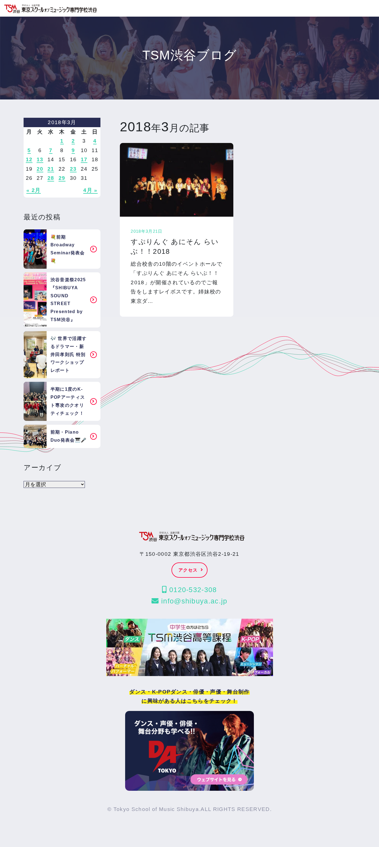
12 (29, 159)
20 (40, 169)
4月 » (90, 190)
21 (50, 169)
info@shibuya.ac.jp (193, 601)
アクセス (188, 570)
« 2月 (33, 190)
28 (50, 178)
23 (73, 169)
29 (62, 178)
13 (40, 159)
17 (84, 159)
